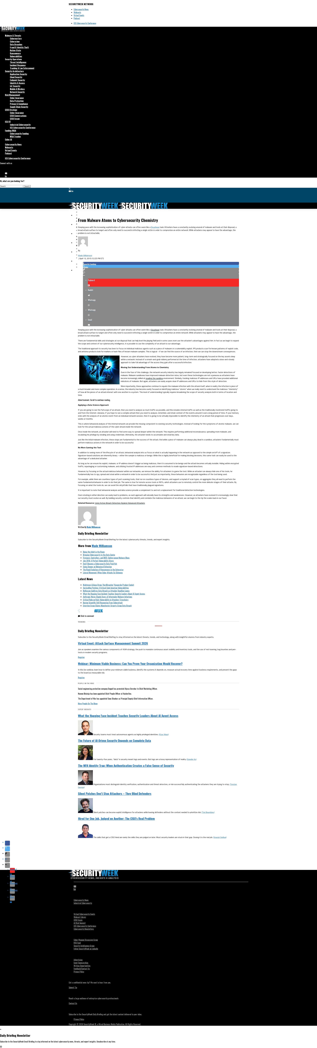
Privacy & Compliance (19, 103)
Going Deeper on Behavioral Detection (97, 566)
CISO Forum (15, 118)
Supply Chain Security (19, 106)
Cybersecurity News (81, 9)
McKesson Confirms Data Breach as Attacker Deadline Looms (106, 590)
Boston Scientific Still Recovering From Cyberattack (102, 602)
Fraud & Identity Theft (19, 47)
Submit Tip (73, 987)
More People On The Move (87, 703)
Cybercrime (15, 41)
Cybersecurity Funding (19, 133)
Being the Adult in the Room (94, 551)
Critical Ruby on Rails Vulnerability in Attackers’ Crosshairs (105, 599)
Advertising (78, 959)
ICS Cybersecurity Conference (85, 23)
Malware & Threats (13, 35)
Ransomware (15, 53)
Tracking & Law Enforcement (22, 68)
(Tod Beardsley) (208, 812)
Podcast (77, 18)
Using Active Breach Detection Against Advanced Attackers (120, 502)
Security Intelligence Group (84, 945)
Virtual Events (79, 15)
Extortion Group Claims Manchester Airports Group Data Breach (107, 605)
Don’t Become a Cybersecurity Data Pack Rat (100, 563)
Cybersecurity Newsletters (84, 928)
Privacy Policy (79, 971)
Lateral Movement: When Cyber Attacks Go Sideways (103, 572)
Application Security (18, 74)
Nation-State (15, 50)
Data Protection (17, 100)
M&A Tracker (15, 136)
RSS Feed (77, 942)
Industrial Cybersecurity (20, 124)
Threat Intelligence (18, 62)
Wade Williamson (85, 255)
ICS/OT (8, 121)
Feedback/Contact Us (82, 968)
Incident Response (18, 65)
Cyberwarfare (16, 38)
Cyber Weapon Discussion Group (86, 939)
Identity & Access (17, 83)
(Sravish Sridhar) (219, 837)
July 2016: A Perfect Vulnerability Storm (98, 560)
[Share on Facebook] (161, 263)
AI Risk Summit (80, 923)
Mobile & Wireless (17, 88)
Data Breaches (16, 44)
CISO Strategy (11, 109)
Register (81, 657)
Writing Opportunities (82, 965)
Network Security (17, 91)
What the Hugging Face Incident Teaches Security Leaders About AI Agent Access (114, 593)
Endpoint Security (17, 80)
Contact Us (73, 1003)
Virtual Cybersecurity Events (84, 914)
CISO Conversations (18, 115)
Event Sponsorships (81, 962)
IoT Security (15, 86)
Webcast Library (80, 917)
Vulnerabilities (16, 56)
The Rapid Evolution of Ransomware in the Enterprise (103, 569)
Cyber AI (8, 139)
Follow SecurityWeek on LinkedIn (86, 948)
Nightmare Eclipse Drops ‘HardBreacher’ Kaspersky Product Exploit (108, 584)
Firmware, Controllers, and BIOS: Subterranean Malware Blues (106, 557)
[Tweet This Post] (161, 266)
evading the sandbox (154, 378)
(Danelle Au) (191, 759)
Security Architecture (14, 71)
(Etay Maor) (164, 734)
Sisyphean (155, 227)
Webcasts (77, 12)
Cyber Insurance (17, 97)
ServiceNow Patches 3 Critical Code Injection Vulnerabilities (106, 587)
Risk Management (12, 94)
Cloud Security (16, 77)
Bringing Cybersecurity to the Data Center (99, 554)
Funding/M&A (10, 130)
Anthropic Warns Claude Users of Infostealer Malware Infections (107, 596)
